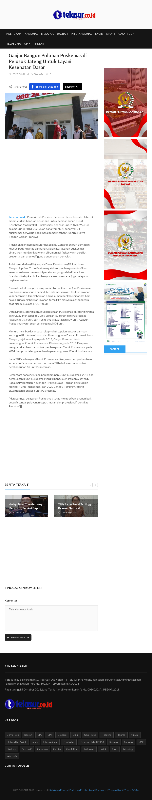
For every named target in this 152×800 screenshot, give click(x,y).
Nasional (11, 749)
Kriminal (114, 742)
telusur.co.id (17, 217)
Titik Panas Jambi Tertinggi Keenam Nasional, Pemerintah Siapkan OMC (75, 508)
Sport (114, 749)
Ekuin (76, 734)
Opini (27, 43)
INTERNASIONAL (81, 33)
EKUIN (99, 33)
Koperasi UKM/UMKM (92, 742)
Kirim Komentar (19, 637)
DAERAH (62, 33)
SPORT (110, 33)
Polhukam (89, 749)
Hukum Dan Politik (16, 742)
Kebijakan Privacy (58, 790)
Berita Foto (13, 734)
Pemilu (57, 749)
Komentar (11, 600)
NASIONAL (31, 33)
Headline (106, 734)
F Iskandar (39, 74)
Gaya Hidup (90, 734)
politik (103, 749)
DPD (40, 734)
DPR (50, 734)
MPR (141, 742)
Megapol (128, 742)
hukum (135, 734)
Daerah (28, 734)
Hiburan (121, 734)
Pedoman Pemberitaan (81, 790)
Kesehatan (68, 742)
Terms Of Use (131, 790)
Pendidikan (72, 749)
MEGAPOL (47, 33)
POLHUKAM (13, 33)
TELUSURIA (13, 43)
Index (35, 742)
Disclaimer (101, 790)
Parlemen (42, 749)
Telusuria (12, 756)
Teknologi (128, 749)
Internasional (50, 742)
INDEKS (39, 43)
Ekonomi (62, 734)
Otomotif (27, 749)
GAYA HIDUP (126, 33)
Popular (115, 349)
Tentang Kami (115, 790)
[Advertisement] (51, 181)
